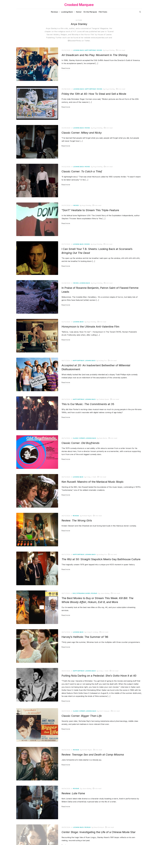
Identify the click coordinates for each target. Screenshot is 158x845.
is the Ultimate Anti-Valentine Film (90, 326)
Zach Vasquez (104, 711)
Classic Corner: (82, 132)
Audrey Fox (102, 360)
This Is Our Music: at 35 (88, 404)
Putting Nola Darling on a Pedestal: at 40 (99, 675)
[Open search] (140, 12)
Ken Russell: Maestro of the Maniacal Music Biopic (93, 481)
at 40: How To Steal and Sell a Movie (94, 93)
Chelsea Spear (104, 399)
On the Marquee (90, 12)
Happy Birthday (90, 50)
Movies (99, 50)
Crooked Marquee (79, 5)
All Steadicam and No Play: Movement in (94, 55)
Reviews (54, 12)
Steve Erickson (99, 827)
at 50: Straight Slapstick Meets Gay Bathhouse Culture (101, 559)
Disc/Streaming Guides (81, 593)
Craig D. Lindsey (92, 632)
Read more (66, 68)
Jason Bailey (105, 593)
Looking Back (67, 12)
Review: (77, 520)
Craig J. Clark (91, 477)
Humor (79, 12)
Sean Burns (103, 438)
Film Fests (103, 12)
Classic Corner (79, 438)
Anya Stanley (110, 50)
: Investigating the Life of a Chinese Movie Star (99, 832)
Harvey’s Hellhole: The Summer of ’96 (85, 636)
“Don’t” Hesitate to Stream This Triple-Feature (90, 210)
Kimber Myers (87, 516)
